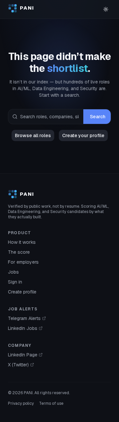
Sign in (15, 282)
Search (97, 117)
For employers (23, 262)
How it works (22, 242)
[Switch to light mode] (105, 9)
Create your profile (83, 135)
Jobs (13, 272)
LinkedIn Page (22, 355)
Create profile (22, 292)
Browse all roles (33, 135)
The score (19, 252)
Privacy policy (21, 403)
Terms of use (51, 403)
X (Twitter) (18, 365)
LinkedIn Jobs (22, 328)
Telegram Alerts (24, 318)
